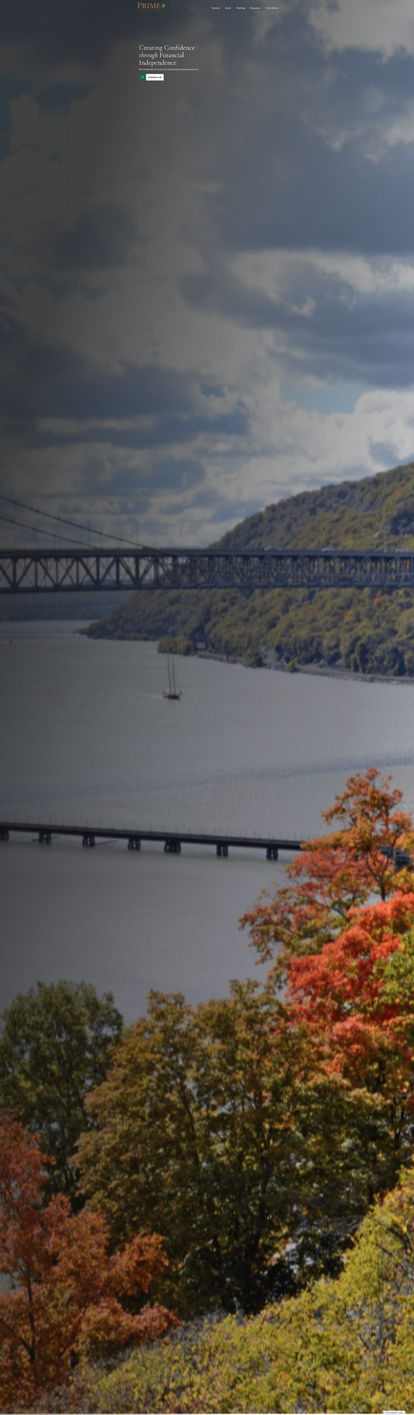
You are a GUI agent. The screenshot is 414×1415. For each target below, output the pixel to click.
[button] (216, 7)
